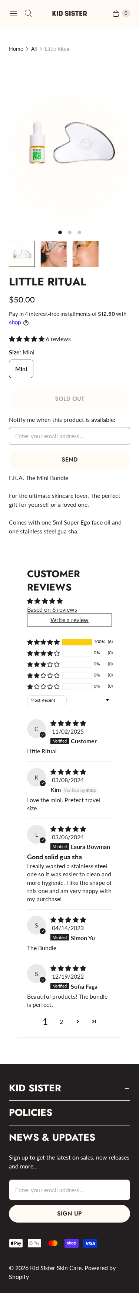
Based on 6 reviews (52, 609)
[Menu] (13, 13)
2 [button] (61, 1021)
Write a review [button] (69, 619)
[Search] (28, 13)
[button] (27, 338)
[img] (68, 723)
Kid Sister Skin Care (56, 1267)
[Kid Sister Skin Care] (69, 14)
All (34, 49)
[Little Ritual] (69, 142)
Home (16, 49)
